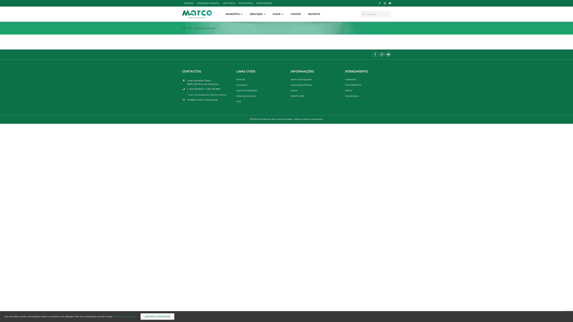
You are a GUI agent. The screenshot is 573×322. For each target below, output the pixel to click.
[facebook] (380, 3)
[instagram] (385, 3)
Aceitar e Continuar (157, 316)
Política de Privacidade (124, 316)
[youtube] (390, 3)
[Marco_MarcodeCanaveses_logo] (197, 11)
